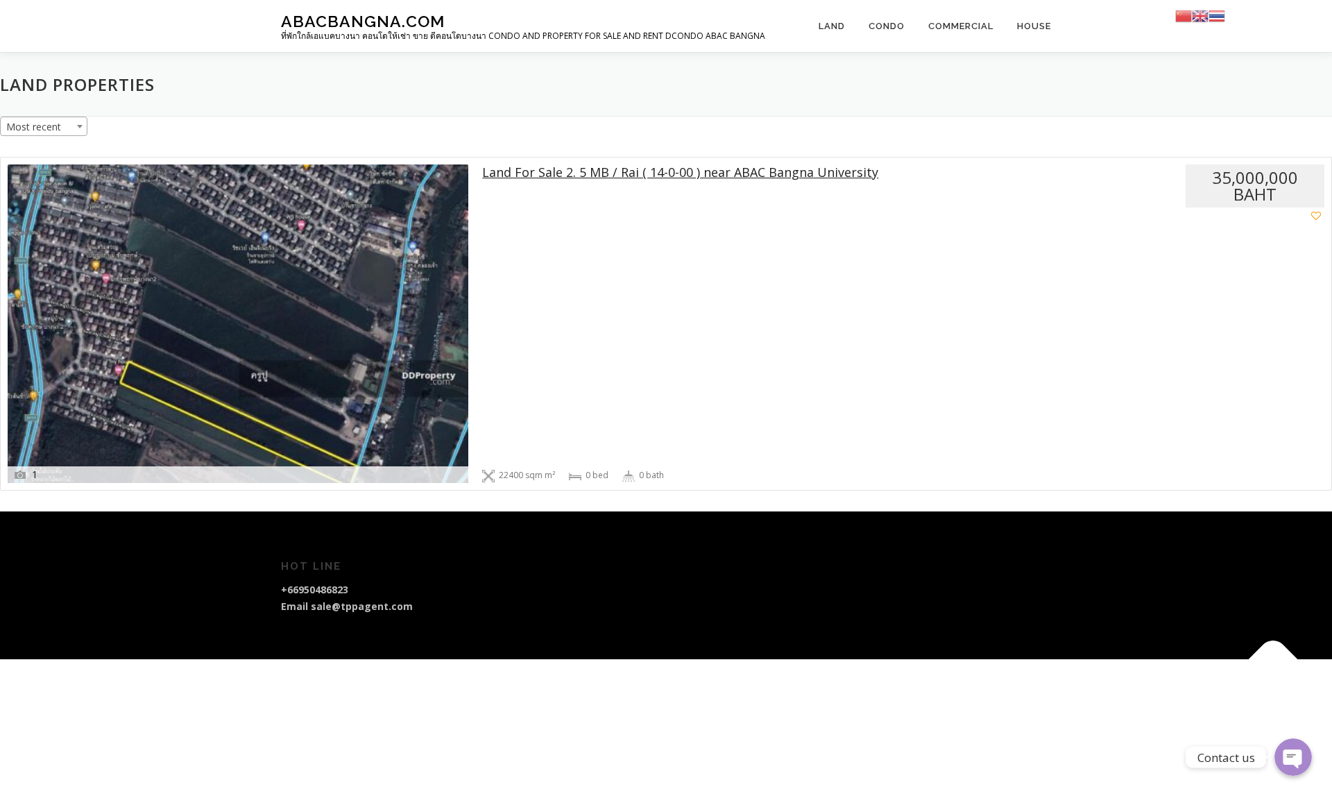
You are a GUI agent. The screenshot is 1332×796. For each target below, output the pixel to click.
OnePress (704, 691)
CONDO (887, 26)
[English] (1200, 15)
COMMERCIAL (960, 26)
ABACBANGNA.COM (363, 21)
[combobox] (43, 126)
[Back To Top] (1273, 659)
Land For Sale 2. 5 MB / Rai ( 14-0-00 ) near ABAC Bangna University (680, 172)
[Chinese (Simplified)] (1183, 15)
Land (832, 26)
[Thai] (1217, 15)
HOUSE (1034, 26)
